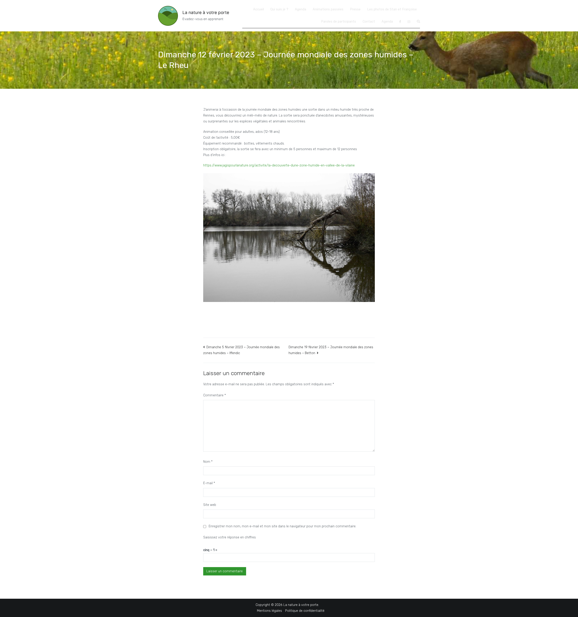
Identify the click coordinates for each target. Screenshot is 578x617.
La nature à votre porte (205, 12)
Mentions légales (269, 611)
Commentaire (214, 395)
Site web (209, 505)
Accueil (258, 9)
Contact (369, 21)
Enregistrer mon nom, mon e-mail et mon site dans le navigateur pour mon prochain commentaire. (282, 526)
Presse (355, 9)
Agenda (300, 9)
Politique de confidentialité (304, 611)
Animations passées (328, 9)
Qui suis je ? (279, 9)
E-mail (209, 483)
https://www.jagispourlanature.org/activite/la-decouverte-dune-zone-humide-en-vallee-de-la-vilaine (279, 165)
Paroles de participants (338, 21)
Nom (207, 462)
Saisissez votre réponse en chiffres (229, 537)
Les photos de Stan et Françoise (392, 9)
